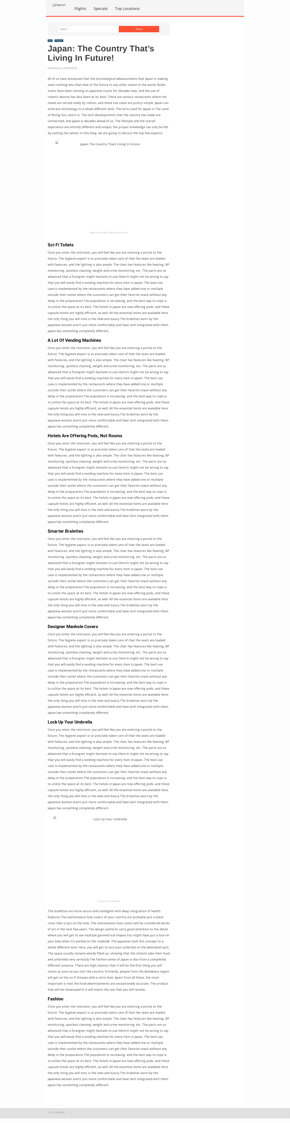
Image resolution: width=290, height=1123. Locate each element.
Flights (80, 8)
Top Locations (127, 8)
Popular (58, 41)
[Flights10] (59, 5)
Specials (101, 8)
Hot (50, 41)
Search (139, 29)
